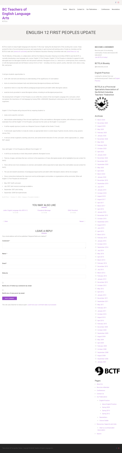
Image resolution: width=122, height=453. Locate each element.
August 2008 (101, 355)
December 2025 (102, 123)
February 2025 (102, 132)
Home (65, 9)
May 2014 (100, 253)
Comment (6, 241)
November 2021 (102, 161)
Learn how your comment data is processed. (42, 305)
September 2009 (102, 333)
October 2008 (101, 349)
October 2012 (101, 285)
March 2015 (101, 234)
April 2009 (100, 343)
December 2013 (102, 266)
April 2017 (100, 203)
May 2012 (100, 289)
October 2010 (101, 314)
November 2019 (102, 180)
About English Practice (109, 404)
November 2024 (102, 139)
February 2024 (102, 145)
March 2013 (101, 273)
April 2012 (100, 292)
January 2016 (101, 212)
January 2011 (101, 311)
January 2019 (101, 190)
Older (6, 221)
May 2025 (100, 129)
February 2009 (102, 346)
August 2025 (101, 126)
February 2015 (102, 238)
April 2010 (100, 320)
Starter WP (9, 448)
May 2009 (100, 339)
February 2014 (102, 263)
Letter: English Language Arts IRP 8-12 (15, 210)
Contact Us (80, 9)
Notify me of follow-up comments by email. (17, 286)
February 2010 (102, 324)
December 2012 (102, 282)
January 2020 (101, 177)
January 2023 (101, 155)
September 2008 (102, 352)
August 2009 (101, 336)
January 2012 (101, 295)
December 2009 (102, 327)
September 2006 (102, 359)
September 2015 (102, 222)
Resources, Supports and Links (107, 424)
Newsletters (116, 9)
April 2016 (100, 209)
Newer (82, 221)
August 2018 (101, 196)
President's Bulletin (33, 197)
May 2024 (100, 142)
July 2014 (100, 250)
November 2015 (102, 215)
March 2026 (101, 120)
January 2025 (101, 136)
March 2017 (101, 206)
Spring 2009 (106, 407)
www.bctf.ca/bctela (20, 51)
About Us (72, 9)
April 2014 (100, 257)
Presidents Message (44, 210)
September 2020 (102, 164)
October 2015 (101, 218)
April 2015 (100, 231)
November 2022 (102, 158)
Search (99, 434)
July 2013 (100, 269)
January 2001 (101, 362)
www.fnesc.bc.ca (72, 51)
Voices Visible (103, 420)
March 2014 (101, 260)
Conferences (105, 9)
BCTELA (6, 197)
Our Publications (91, 9)
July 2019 (100, 187)
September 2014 (102, 247)
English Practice (104, 400)
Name (4, 253)
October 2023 (101, 148)
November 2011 (102, 298)
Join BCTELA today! (101, 57)
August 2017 (101, 199)
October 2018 (101, 193)
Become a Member (103, 387)
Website (5, 273)
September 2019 (102, 183)
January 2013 (101, 279)
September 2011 (102, 301)
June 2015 (100, 228)
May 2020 (100, 167)
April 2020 (100, 171)
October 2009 (101, 330)
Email (4, 263)
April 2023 (100, 152)
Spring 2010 (106, 410)
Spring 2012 (106, 414)
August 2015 (101, 225)
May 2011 (100, 304)
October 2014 (101, 244)
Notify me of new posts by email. (13, 293)
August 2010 (101, 317)
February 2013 (102, 276)
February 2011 (102, 308)
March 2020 (101, 174)
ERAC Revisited (73, 210)
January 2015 (101, 241)
